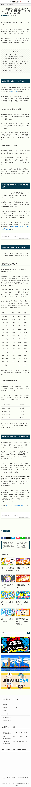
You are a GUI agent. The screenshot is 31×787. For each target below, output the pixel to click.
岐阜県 (4, 15)
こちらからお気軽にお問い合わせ (15, 506)
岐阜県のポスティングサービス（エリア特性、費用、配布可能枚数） (15, 737)
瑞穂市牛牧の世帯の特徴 (14, 67)
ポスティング (13, 92)
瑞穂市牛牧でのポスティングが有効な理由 (16, 61)
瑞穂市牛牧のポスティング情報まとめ (15, 70)
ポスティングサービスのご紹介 (10, 707)
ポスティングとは (7, 720)
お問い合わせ (6, 714)
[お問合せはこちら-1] (15, 681)
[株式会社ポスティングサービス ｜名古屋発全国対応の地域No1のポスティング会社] (15, 1)
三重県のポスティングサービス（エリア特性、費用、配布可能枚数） (15, 742)
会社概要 (5, 704)
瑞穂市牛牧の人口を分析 (14, 65)
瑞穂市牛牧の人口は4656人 (14, 58)
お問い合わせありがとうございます (11, 236)
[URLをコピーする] (27, 538)
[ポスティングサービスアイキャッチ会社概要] (15, 663)
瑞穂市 (7, 15)
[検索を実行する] (28, 633)
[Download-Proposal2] (15, 645)
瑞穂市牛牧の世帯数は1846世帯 (15, 56)
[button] (3, 538)
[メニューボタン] (1, 1)
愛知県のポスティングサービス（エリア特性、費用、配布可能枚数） (15, 732)
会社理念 (5, 710)
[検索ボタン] (29, 1)
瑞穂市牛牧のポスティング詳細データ (15, 63)
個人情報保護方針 (7, 717)
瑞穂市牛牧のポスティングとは (13, 54)
